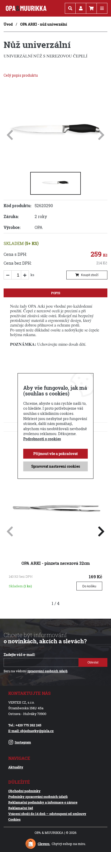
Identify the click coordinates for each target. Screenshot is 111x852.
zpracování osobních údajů (47, 671)
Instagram (23, 742)
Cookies (14, 819)
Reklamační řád (20, 808)
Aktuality (15, 767)
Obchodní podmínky (24, 791)
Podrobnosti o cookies (42, 438)
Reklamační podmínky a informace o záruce (42, 802)
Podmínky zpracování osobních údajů (38, 796)
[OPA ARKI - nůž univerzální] (55, 163)
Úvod (8, 24)
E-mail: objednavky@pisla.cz (31, 730)
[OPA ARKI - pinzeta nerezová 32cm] (55, 548)
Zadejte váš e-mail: (19, 655)
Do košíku (89, 586)
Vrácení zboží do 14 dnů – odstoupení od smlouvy (47, 813)
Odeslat (93, 662)
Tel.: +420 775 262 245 (24, 725)
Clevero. (44, 843)
